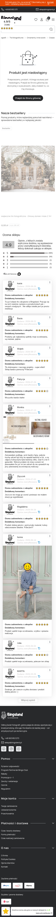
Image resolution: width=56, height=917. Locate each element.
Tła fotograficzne (16, 37)
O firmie (4, 855)
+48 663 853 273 (11, 9)
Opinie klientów (8, 863)
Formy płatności (8, 834)
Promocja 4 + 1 (7, 777)
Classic (52, 37)
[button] (51, 29)
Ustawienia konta (8, 809)
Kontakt (4, 866)
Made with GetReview (43, 913)
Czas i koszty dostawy (10, 830)
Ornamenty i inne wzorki (36, 37)
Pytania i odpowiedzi (10, 766)
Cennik (4, 785)
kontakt (50, 2)
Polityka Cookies (8, 859)
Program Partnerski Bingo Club (14, 770)
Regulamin (5, 788)
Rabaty (4, 773)
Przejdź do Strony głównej (28, 98)
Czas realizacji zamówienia (12, 838)
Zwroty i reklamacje (9, 781)
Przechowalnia (7, 813)
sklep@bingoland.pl (47, 9)
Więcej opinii (28, 700)
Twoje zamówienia (9, 806)
